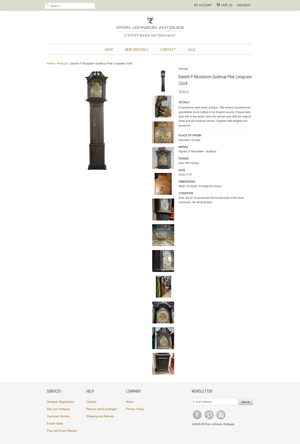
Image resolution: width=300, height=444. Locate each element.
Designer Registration (60, 402)
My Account (203, 5)
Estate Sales (55, 423)
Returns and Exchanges (101, 409)
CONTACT (168, 49)
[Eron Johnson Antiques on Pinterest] (209, 419)
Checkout (244, 5)
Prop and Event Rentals (62, 430)
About (129, 402)
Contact (91, 402)
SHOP (109, 49)
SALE (191, 49)
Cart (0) (226, 5)
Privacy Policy (135, 409)
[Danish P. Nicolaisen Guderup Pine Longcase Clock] (163, 81)
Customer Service (58, 416)
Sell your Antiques (58, 409)
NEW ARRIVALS (137, 49)
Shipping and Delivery (100, 416)
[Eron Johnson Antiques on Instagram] (220, 419)
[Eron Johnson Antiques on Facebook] (198, 419)
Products (62, 63)
